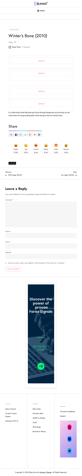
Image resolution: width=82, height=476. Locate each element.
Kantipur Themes (46, 472)
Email (8, 242)
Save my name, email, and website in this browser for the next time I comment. (36, 263)
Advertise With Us (11, 421)
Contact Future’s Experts (11, 415)
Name (8, 231)
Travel (35, 422)
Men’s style (37, 409)
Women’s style (38, 413)
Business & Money (39, 431)
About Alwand (10, 409)
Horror (12, 163)
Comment (9, 200)
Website (8, 252)
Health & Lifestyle (39, 418)
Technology (37, 427)
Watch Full (41, 60)
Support (63, 416)
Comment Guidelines (67, 411)
